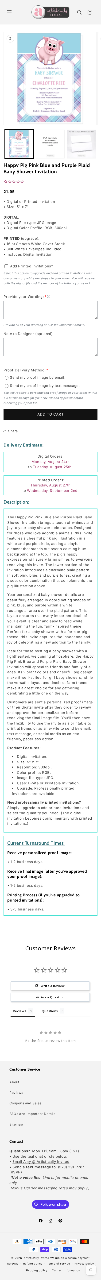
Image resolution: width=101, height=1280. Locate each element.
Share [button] (13, 431)
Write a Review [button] (53, 986)
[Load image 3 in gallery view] (81, 144)
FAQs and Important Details (32, 1114)
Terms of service (58, 1263)
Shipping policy (36, 1270)
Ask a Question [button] (53, 997)
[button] (9, 12)
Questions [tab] (50, 1011)
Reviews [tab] (19, 1011)
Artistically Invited (36, 1258)
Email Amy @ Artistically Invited (40, 1161)
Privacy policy (84, 1263)
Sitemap (16, 1124)
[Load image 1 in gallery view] (19, 144)
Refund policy (33, 1263)
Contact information (66, 1270)
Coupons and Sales (25, 1103)
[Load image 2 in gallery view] (50, 144)
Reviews (16, 1093)
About (14, 1082)
